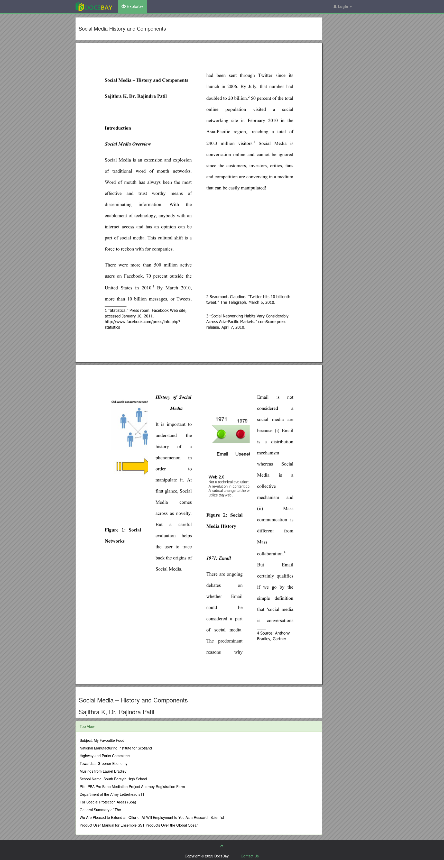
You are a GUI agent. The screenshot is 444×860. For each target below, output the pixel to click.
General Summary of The (100, 809)
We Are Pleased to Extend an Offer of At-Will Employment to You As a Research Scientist (152, 817)
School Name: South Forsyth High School (113, 778)
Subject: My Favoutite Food (102, 740)
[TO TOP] (222, 845)
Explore (133, 6)
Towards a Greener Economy (103, 763)
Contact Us (250, 855)
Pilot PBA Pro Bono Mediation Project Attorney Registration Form (132, 786)
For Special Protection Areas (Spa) (108, 801)
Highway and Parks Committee (105, 755)
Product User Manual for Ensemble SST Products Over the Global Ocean (139, 825)
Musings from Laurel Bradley (103, 771)
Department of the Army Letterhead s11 (112, 794)
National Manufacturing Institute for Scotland (116, 748)
